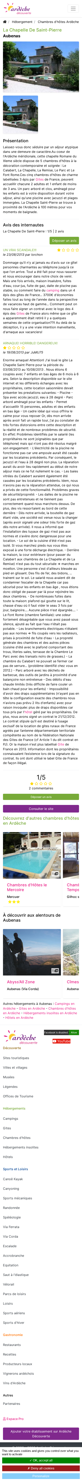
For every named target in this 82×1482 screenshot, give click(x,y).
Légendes (10, 1087)
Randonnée (11, 1208)
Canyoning (11, 1189)
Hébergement (22, 22)
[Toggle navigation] (73, 9)
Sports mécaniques (17, 1198)
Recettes (9, 1354)
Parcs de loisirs (14, 1294)
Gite (61, 744)
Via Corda (10, 1236)
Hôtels (8, 1157)
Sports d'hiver (13, 1323)
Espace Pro (15, 1419)
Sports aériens (14, 1313)
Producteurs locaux (17, 1364)
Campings (10, 1119)
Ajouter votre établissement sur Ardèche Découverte (41, 1433)
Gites (40, 179)
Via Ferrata (11, 1227)
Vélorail (8, 1284)
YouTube (63, 1041)
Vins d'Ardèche (14, 1383)
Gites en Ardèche (32, 1008)
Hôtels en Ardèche (19, 1018)
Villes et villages (15, 1067)
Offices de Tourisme (18, 1096)
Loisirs (8, 1303)
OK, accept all (42, 1460)
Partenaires (11, 1404)
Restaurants (12, 1345)
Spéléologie (12, 1217)
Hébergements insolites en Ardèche (50, 1013)
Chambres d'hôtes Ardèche (58, 22)
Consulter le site (41, 809)
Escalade (10, 1246)
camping (52, 290)
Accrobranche (13, 1256)
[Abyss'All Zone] (32, 952)
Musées (8, 1077)
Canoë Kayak (13, 1179)
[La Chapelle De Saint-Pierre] (20, 114)
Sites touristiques (16, 1058)
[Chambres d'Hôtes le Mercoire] (32, 855)
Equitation (10, 1265)
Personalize (40, 1476)
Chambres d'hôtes (16, 1138)
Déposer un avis (64, 241)
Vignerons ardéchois (18, 1373)
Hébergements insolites (20, 1147)
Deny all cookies (42, 1468)
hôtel (28, 712)
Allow (74, 1032)
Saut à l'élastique (16, 1275)
